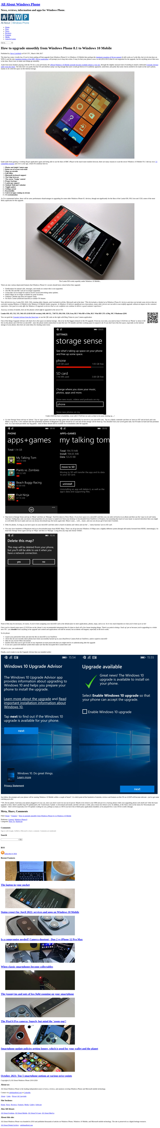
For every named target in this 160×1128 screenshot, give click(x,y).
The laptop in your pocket (15, 884)
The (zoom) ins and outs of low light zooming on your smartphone (37, 994)
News (7, 31)
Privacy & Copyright (19, 1096)
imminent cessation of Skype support (108, 57)
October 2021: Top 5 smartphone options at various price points (36, 1075)
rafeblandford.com (15, 1093)
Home (7, 27)
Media (7, 37)
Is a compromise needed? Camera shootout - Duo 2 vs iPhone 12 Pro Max (42, 939)
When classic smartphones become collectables (27, 966)
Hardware (19, 821)
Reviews (8, 33)
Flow (7, 29)
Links (9, 1096)
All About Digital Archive (10, 1125)
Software (38, 1105)
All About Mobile (21, 1113)
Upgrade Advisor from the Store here (25, 317)
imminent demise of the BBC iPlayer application (31, 59)
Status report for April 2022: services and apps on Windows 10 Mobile (40, 912)
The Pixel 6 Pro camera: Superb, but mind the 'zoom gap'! (33, 1021)
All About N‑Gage (34, 1113)
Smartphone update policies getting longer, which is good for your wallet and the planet (49, 1048)
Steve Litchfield (15, 53)
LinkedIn (27, 1093)
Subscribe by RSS (10, 854)
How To (12, 821)
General (11, 819)
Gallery (32, 1105)
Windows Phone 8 (21, 819)
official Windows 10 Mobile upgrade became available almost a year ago (75, 65)
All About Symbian (7, 1113)
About (3, 1096)
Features (8, 35)
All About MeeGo (48, 1113)
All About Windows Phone (20, 4)
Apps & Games (10, 39)
